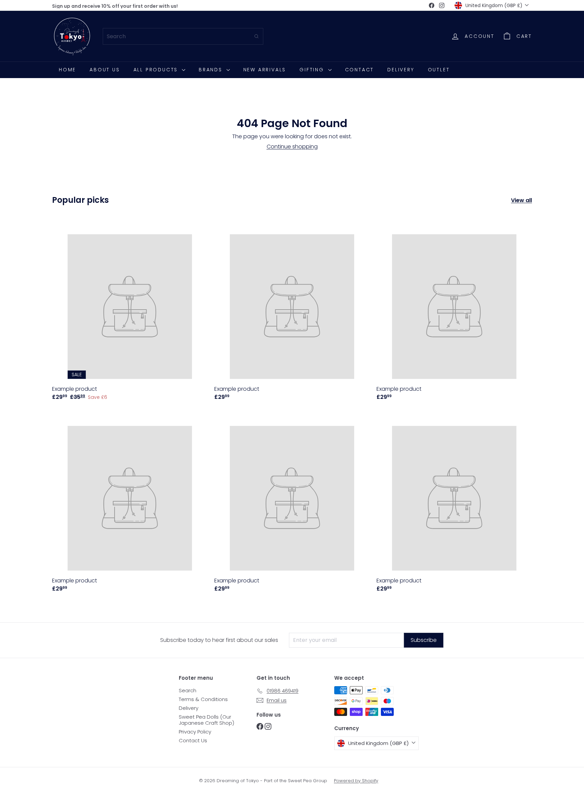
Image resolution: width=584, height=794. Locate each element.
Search (187, 690)
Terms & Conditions (203, 699)
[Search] (256, 36)
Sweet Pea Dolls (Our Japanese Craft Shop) (206, 719)
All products (156, 69)
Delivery (400, 69)
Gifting (312, 69)
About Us (105, 69)
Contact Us (193, 740)
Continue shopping (292, 146)
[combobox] (183, 36)
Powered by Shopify (356, 780)
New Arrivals (264, 69)
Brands (212, 69)
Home (67, 69)
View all (521, 200)
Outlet (439, 69)
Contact (359, 69)
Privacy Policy (195, 731)
